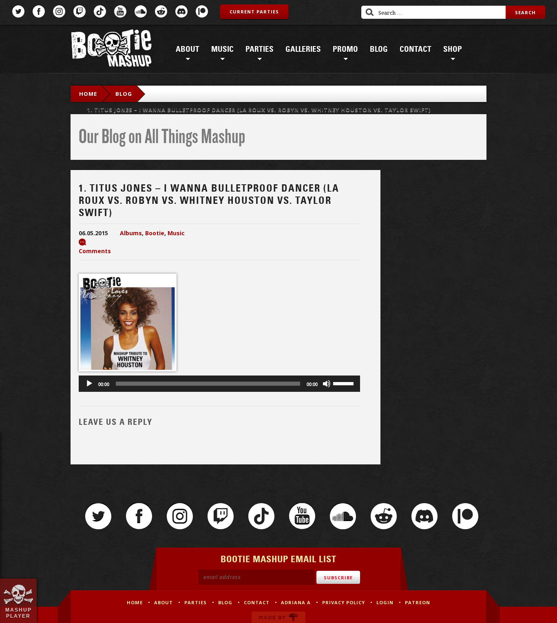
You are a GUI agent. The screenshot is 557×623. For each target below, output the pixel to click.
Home (88, 93)
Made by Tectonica (278, 617)
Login (384, 602)
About (187, 49)
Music (222, 49)
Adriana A (296, 602)
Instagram (59, 11)
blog (123, 93)
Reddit (161, 11)
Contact (415, 49)
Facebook (39, 11)
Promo (345, 49)
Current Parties (254, 12)
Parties (259, 49)
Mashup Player (18, 613)
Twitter (18, 11)
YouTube (120, 11)
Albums (131, 233)
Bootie (154, 233)
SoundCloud (141, 11)
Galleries (303, 49)
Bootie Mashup (111, 50)
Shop (452, 49)
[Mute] (327, 384)
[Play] (89, 384)
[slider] (344, 383)
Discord (181, 11)
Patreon (202, 11)
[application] (219, 384)
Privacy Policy (343, 602)
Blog (379, 49)
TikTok (100, 11)
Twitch (79, 11)
